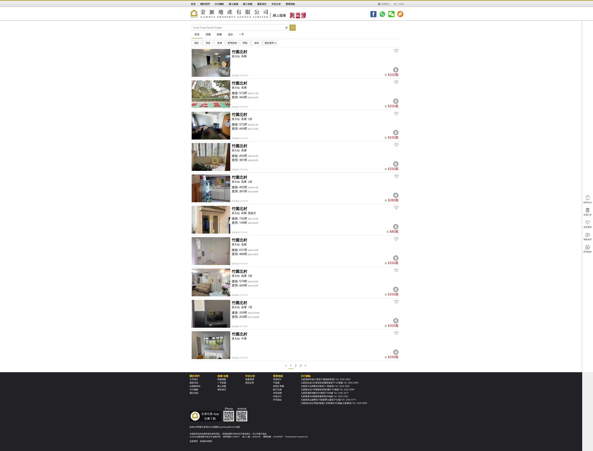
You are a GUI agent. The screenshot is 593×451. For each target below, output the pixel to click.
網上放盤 (221, 386)
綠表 (256, 42)
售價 (219, 42)
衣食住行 (277, 396)
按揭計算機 (278, 386)
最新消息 (194, 382)
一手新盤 (221, 382)
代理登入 (385, 3)
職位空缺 (194, 392)
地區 (196, 42)
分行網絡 (194, 389)
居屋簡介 (277, 379)
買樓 (208, 34)
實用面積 (232, 42)
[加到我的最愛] (396, 51)
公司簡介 (194, 379)
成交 (230, 34)
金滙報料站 (195, 386)
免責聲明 (194, 441)
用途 (208, 42)
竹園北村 (239, 51)
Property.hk (302, 436)
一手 (241, 34)
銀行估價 (277, 389)
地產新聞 (249, 379)
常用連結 (277, 399)
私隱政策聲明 (206, 441)
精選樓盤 (221, 379)
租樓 (219, 34)
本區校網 (277, 392)
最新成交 (221, 389)
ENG (401, 3)
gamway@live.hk (228, 427)
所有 (197, 34)
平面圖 (276, 382)
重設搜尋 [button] (269, 42)
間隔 (245, 42)
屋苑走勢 (249, 382)
